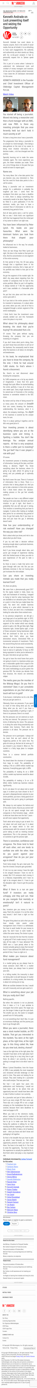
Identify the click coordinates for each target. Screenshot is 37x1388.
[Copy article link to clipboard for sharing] (21, 37)
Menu (3, 3)
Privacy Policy (14, 1348)
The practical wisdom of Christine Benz (13, 1249)
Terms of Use (6, 1348)
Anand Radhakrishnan (14, 1174)
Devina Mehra (12, 1177)
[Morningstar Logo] (18, 3)
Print (31, 10)
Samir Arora (11, 1184)
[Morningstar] (13, 1305)
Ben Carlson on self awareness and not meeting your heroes (17, 1272)
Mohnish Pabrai (12, 1210)
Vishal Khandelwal (13, 1197)
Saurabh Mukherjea (13, 1179)
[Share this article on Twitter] (25, 33)
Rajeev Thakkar (12, 1189)
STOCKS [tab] (5, 1287)
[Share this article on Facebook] (21, 33)
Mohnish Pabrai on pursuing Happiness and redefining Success (17, 1253)
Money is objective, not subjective (12, 1256)
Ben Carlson (11, 1207)
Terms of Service (30, 1356)
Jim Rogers (10, 1205)
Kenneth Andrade (13, 1187)
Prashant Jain (11, 1164)
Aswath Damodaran (14, 1192)
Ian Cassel (10, 1194)
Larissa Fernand (14, 34)
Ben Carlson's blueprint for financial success (14, 1247)
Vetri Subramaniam (13, 1171)
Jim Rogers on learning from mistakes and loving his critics (18, 1276)
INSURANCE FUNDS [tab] (8, 1297)
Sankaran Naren (12, 1166)
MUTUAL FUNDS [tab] (7, 1292)
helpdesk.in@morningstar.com (12, 1382)
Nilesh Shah (11, 1169)
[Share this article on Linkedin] (29, 33)
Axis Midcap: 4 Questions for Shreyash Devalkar (15, 1244)
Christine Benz (12, 1212)
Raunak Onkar (12, 1182)
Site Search (8, 3)
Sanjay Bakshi (12, 1199)
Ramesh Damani (12, 1202)
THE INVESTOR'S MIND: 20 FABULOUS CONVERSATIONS (14, 11)
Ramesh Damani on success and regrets (13, 1278)
